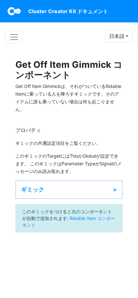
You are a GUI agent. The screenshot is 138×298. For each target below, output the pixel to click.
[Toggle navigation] (14, 37)
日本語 (117, 36)
